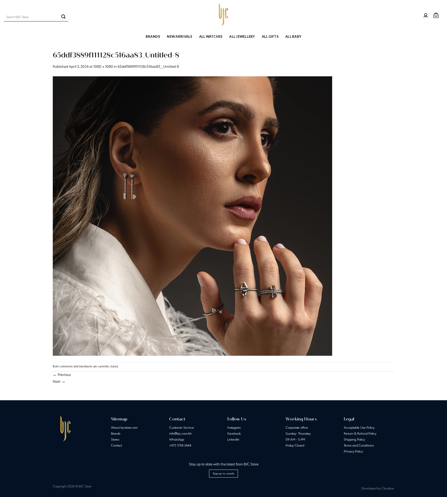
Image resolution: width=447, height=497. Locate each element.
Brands (153, 36)
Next (59, 381)
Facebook (234, 433)
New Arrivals (179, 36)
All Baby (293, 36)
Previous (62, 375)
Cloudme (388, 488)
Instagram (234, 427)
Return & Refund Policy (360, 433)
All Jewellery (242, 36)
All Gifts (270, 36)
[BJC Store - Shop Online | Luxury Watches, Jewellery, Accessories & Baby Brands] (223, 14)
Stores (115, 439)
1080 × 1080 (103, 66)
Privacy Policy (353, 451)
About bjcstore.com (124, 427)
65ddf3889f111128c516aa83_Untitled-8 (148, 66)
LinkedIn (233, 439)
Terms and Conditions (359, 445)
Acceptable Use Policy (359, 427)
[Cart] (436, 15)
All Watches (211, 36)
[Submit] (63, 17)
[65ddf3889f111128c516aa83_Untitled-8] (192, 215)
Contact (116, 445)
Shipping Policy (354, 439)
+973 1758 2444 (180, 445)
